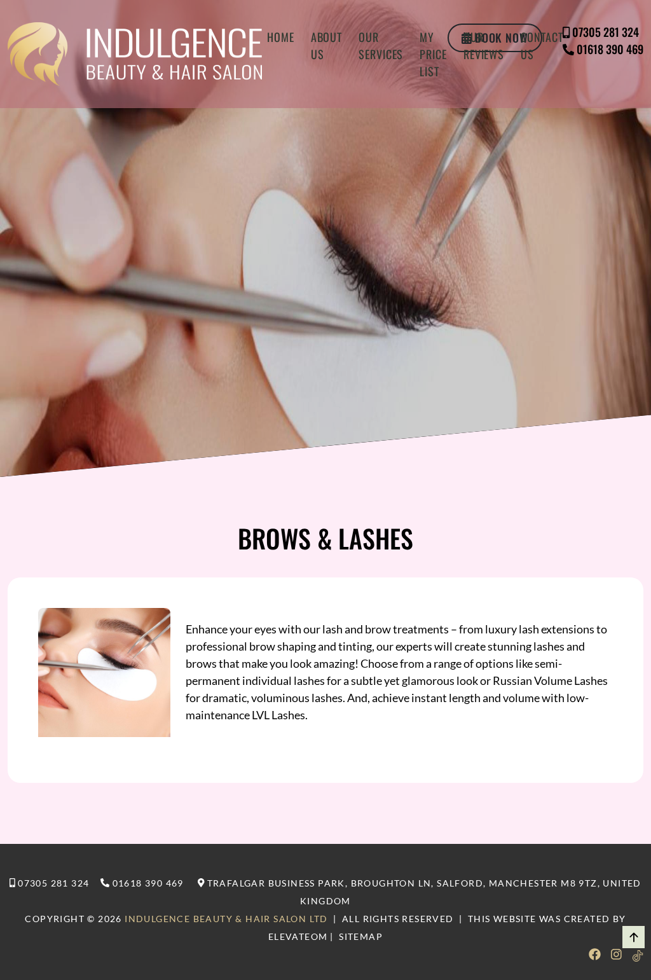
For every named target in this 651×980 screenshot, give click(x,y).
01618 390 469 (610, 49)
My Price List (433, 54)
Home (280, 37)
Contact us (542, 45)
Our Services (381, 45)
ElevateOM (298, 936)
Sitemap (361, 936)
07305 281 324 (605, 32)
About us (327, 45)
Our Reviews (483, 45)
